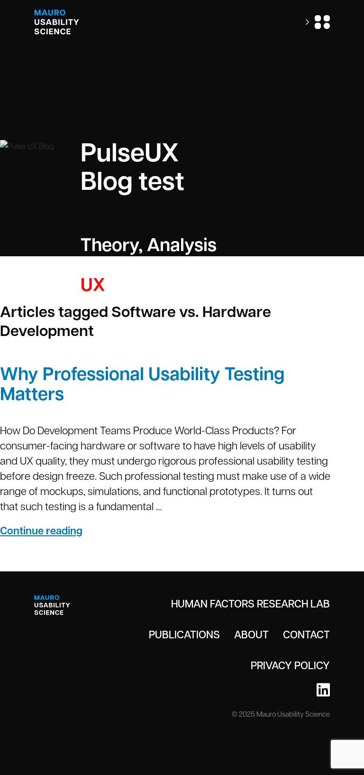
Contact (306, 634)
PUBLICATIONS (184, 634)
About (251, 634)
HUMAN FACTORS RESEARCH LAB (250, 603)
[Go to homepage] (56, 22)
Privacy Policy (290, 665)
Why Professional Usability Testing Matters (142, 383)
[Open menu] (318, 22)
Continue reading (71, 530)
